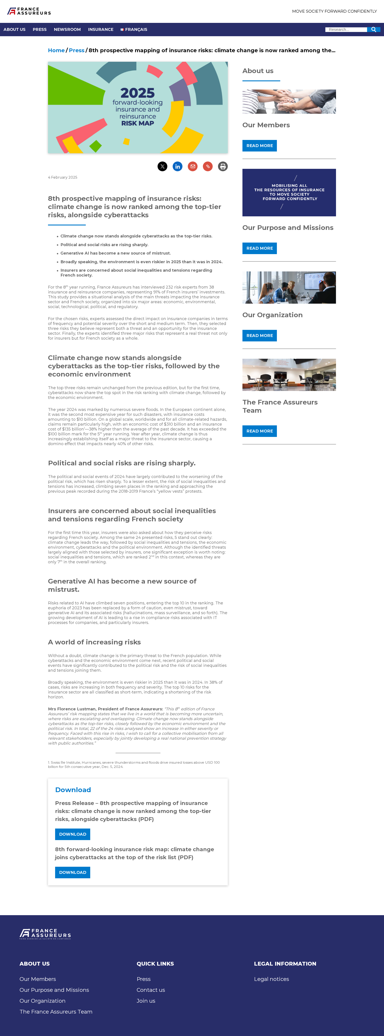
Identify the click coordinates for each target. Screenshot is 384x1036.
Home (56, 50)
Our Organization (43, 1001)
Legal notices (271, 979)
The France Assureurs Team (56, 1011)
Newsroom (67, 29)
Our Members (38, 979)
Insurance (100, 29)
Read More (259, 145)
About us (15, 29)
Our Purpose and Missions (54, 990)
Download (72, 834)
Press (40, 29)
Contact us (151, 990)
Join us (146, 1001)
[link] (193, 166)
